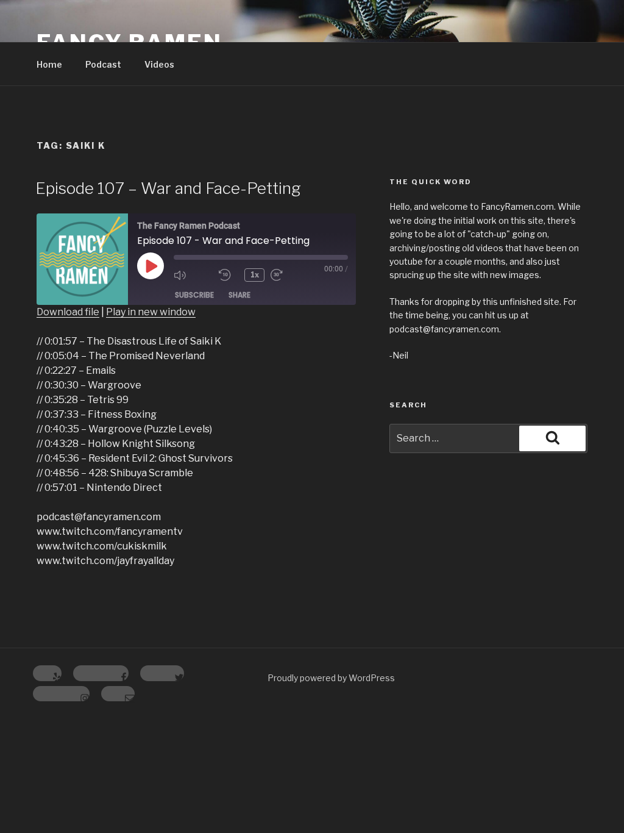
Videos (159, 64)
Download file (68, 312)
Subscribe (194, 295)
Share (239, 295)
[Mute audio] (193, 275)
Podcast (103, 64)
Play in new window (151, 312)
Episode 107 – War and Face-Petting (168, 188)
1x (254, 274)
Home (49, 64)
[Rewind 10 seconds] (228, 275)
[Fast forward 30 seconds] (290, 275)
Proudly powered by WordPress (331, 678)
